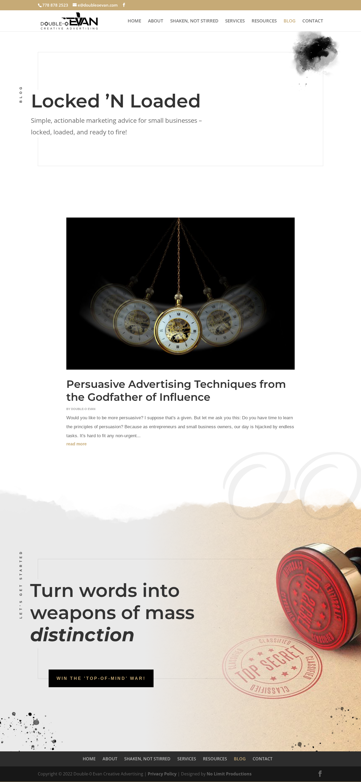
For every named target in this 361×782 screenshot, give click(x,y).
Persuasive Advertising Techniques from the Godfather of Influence (176, 390)
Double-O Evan (83, 409)
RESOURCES (264, 21)
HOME (134, 21)
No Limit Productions (229, 774)
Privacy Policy (163, 774)
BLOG (289, 21)
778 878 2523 (55, 5)
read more (76, 444)
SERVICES (235, 21)
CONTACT (312, 21)
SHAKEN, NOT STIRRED (194, 21)
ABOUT (155, 21)
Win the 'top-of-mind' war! (101, 678)
